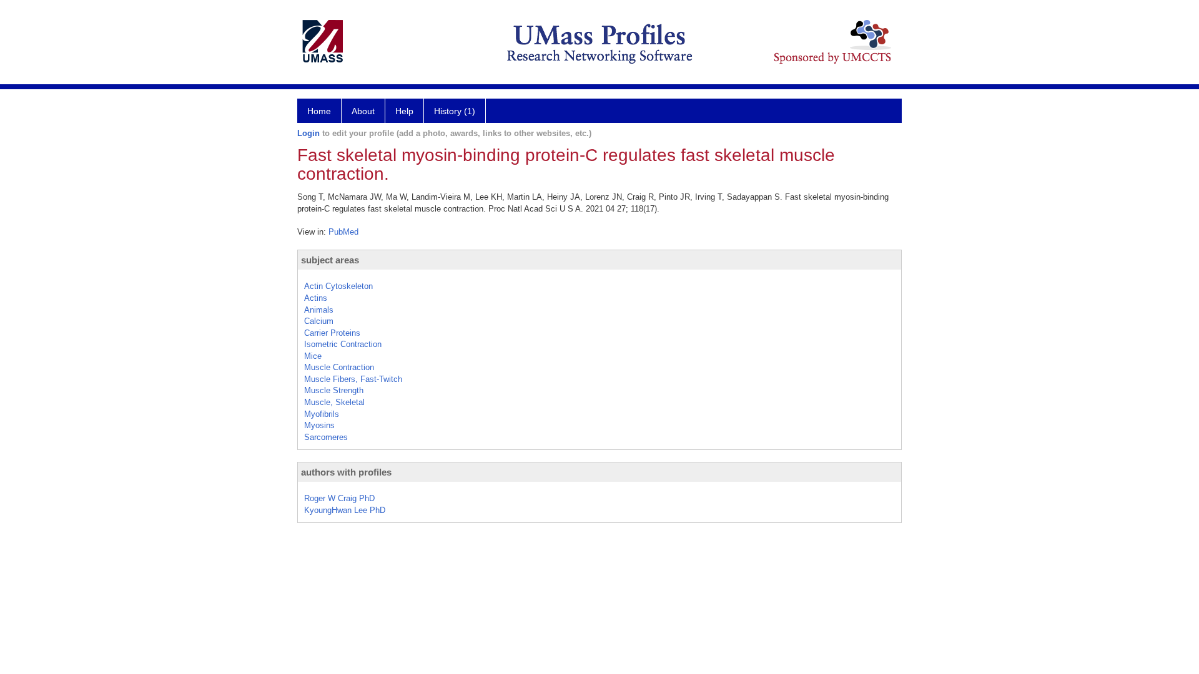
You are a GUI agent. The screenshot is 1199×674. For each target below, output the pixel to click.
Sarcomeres (326, 437)
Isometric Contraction (343, 344)
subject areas (330, 260)
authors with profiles (346, 472)
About (363, 111)
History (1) (454, 111)
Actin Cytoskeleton (338, 286)
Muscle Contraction (339, 367)
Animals (318, 310)
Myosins (319, 425)
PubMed (343, 232)
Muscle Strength (333, 390)
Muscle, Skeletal (334, 402)
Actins (315, 298)
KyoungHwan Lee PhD (344, 510)
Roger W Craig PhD (339, 498)
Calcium (318, 321)
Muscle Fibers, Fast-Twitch (353, 379)
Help (404, 111)
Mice (313, 356)
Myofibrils (321, 414)
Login (308, 133)
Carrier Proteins (332, 333)
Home (319, 111)
